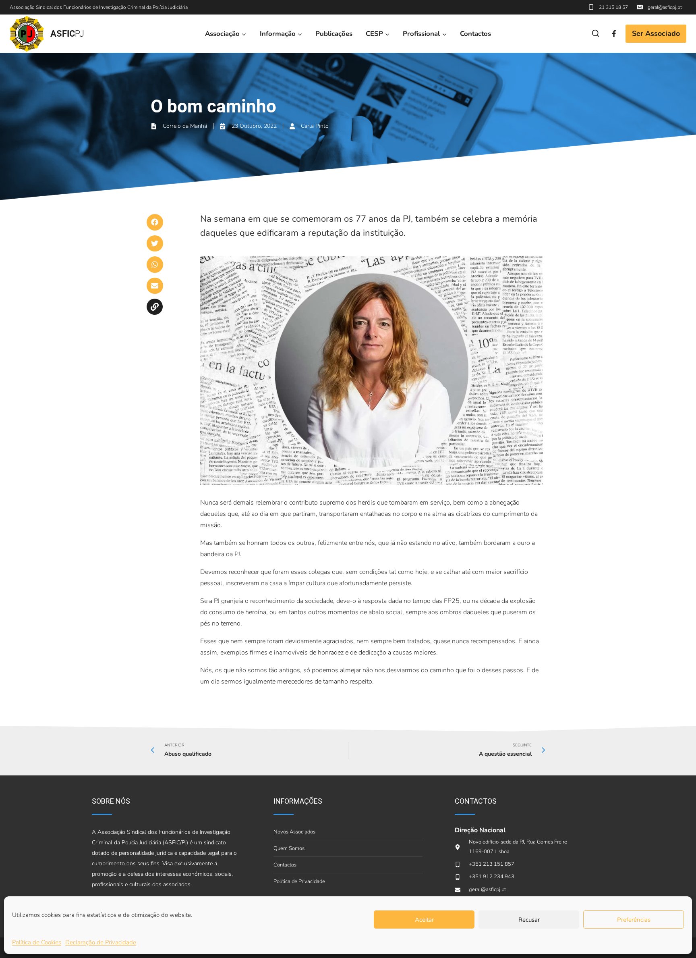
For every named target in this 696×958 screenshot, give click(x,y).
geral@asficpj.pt (665, 7)
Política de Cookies (36, 942)
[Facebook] (614, 33)
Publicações (333, 33)
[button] (155, 222)
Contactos (475, 33)
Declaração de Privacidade (100, 942)
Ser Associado (656, 33)
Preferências (633, 920)
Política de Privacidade (299, 881)
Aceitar (424, 920)
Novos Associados (294, 831)
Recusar (529, 920)
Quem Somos (288, 848)
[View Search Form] (595, 34)
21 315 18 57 (613, 7)
